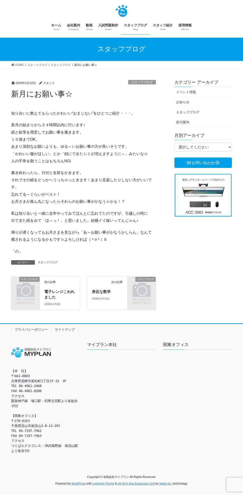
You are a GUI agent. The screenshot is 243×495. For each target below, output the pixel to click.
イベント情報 (186, 92)
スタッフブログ (142, 82)
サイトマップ (65, 329)
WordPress (78, 483)
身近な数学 (101, 292)
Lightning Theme (103, 483)
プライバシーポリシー (31, 329)
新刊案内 (182, 122)
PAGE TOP (233, 476)
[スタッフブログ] (25, 285)
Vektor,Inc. (165, 483)
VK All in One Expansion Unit (136, 483)
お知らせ (182, 102)
